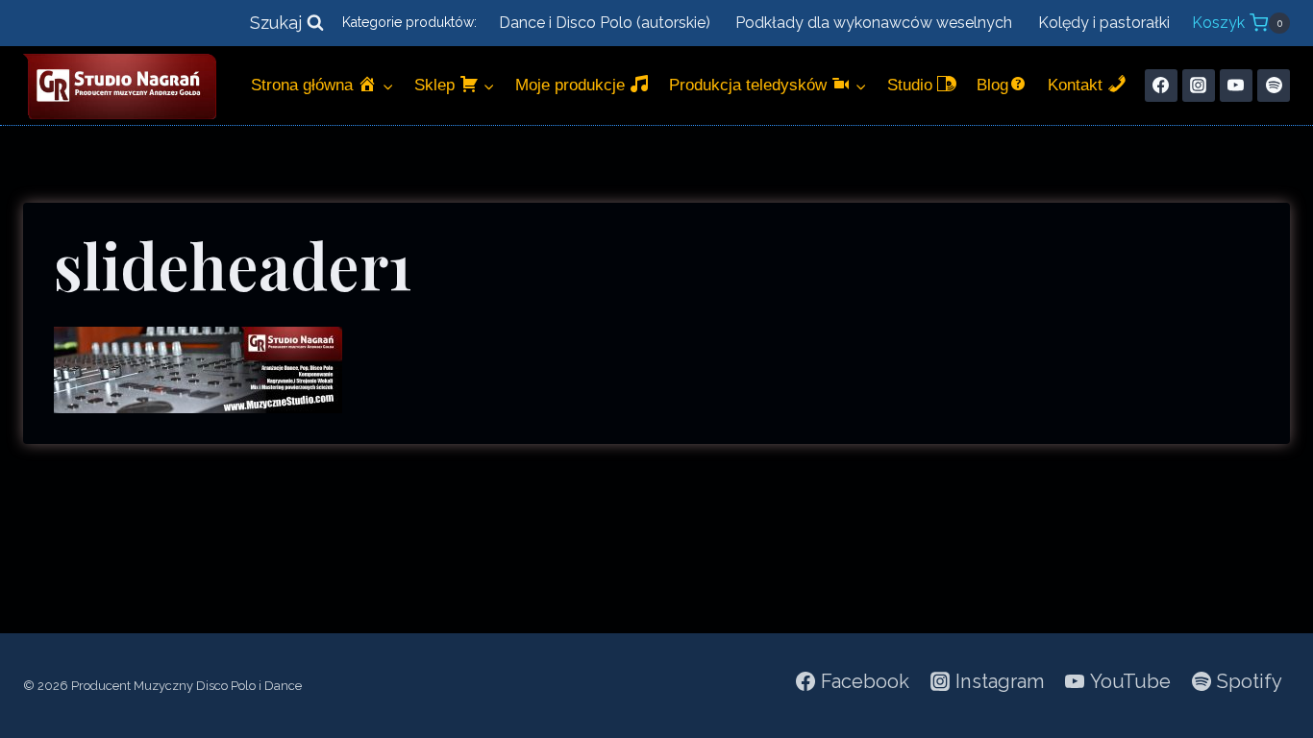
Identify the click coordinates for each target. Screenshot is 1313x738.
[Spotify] (1273, 85)
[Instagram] (1198, 85)
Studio (912, 85)
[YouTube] (1236, 85)
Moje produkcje (572, 85)
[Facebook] (1161, 85)
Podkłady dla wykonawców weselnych (873, 22)
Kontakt (1077, 85)
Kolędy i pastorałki (1104, 22)
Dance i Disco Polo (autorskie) (604, 22)
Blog (992, 85)
